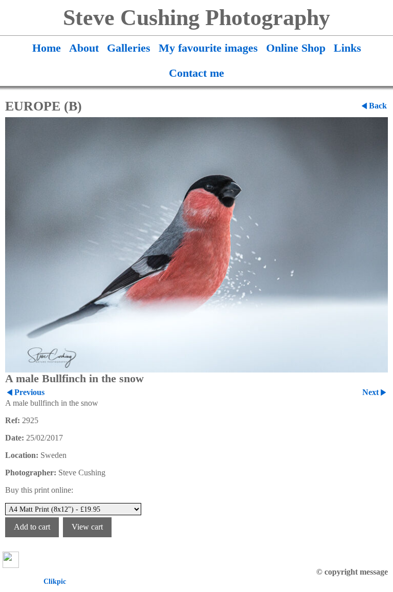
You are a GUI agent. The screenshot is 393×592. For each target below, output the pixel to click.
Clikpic (54, 581)
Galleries (128, 48)
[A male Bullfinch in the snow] (196, 244)
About (84, 48)
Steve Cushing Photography (196, 17)
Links (347, 48)
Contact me (196, 73)
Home (46, 48)
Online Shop (295, 48)
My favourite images (208, 48)
